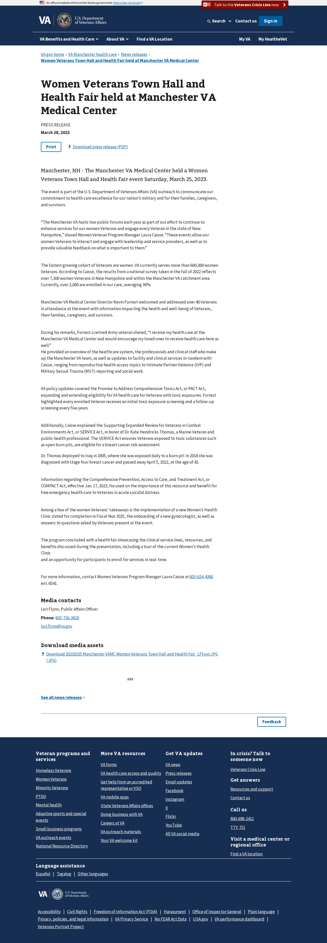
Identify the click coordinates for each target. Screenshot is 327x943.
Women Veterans (51, 779)
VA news (173, 764)
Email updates (179, 782)
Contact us (246, 21)
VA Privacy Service (131, 919)
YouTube (174, 825)
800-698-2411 (242, 818)
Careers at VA (112, 823)
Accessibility (49, 911)
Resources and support (251, 789)
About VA (115, 39)
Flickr (171, 816)
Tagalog (64, 874)
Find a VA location (246, 854)
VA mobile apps (115, 797)
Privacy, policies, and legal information (73, 919)
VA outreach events (53, 837)
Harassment (175, 911)
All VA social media (182, 834)
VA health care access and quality (131, 773)
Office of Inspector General (216, 911)
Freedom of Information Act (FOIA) (125, 911)
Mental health (49, 805)
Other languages (93, 874)
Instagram (175, 799)
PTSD (41, 796)
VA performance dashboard (239, 919)
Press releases (179, 773)
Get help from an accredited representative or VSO (126, 785)
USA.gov (200, 919)
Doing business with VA (122, 814)
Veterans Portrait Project (61, 926)
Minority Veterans (52, 788)
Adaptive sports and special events (61, 817)
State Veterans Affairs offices (127, 805)
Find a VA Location (154, 39)
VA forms (109, 764)
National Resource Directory (62, 846)
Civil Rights (77, 911)
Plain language (261, 911)
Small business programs (59, 829)
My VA (244, 39)
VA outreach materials (121, 832)
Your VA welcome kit (119, 840)
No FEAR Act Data (170, 919)
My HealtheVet (273, 39)
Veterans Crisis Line (247, 769)
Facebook (174, 790)
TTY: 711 (237, 827)
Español (43, 874)
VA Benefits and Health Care (67, 39)
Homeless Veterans (53, 770)
